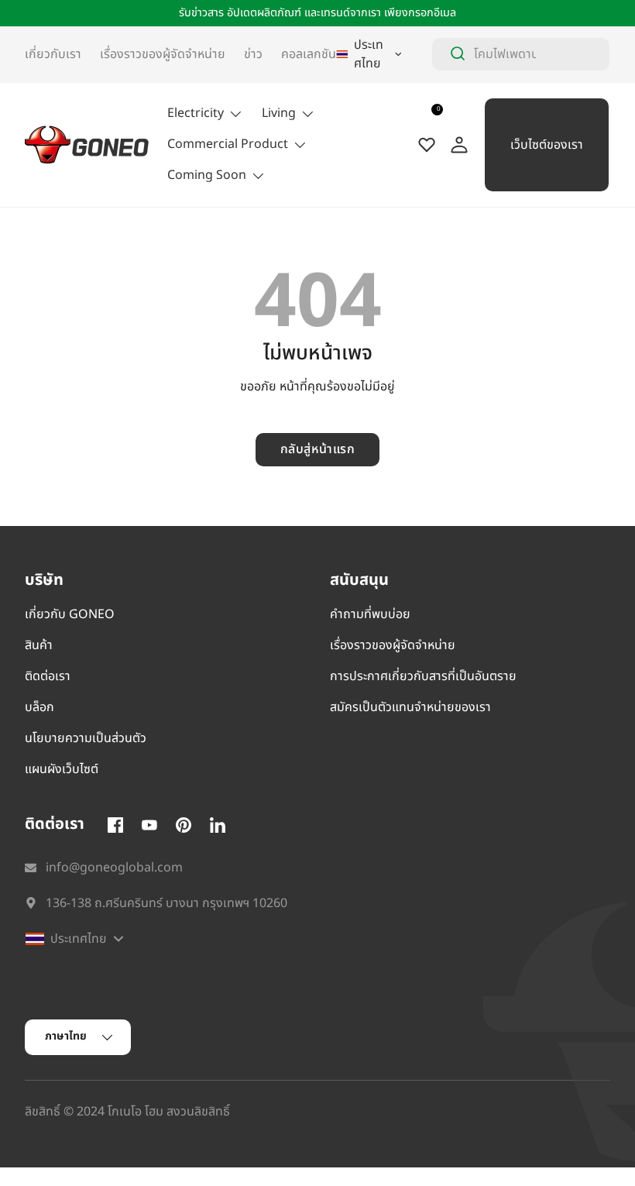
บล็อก (39, 707)
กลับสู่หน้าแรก (317, 449)
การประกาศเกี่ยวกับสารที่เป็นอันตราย (423, 676)
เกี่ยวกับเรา (53, 54)
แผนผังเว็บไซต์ (61, 769)
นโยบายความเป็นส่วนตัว (85, 738)
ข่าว (253, 54)
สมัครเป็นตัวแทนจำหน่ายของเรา (410, 707)
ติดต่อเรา (47, 676)
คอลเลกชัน (308, 54)
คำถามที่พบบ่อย (370, 614)
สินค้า (39, 645)
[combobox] (520, 54)
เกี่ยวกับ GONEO (70, 614)
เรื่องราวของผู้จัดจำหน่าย (162, 54)
